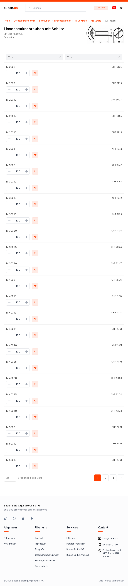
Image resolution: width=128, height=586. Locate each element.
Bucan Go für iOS (75, 549)
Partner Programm (75, 543)
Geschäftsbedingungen (47, 555)
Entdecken (9, 538)
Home (7, 20)
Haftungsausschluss (45, 560)
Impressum (40, 543)
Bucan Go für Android (77, 555)
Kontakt (39, 538)
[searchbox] (58, 7)
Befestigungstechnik (24, 20)
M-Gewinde (81, 20)
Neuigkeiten (10, 543)
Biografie (39, 549)
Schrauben (44, 20)
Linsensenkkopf (62, 20)
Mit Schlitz (96, 20)
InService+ (72, 538)
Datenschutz (41, 566)
